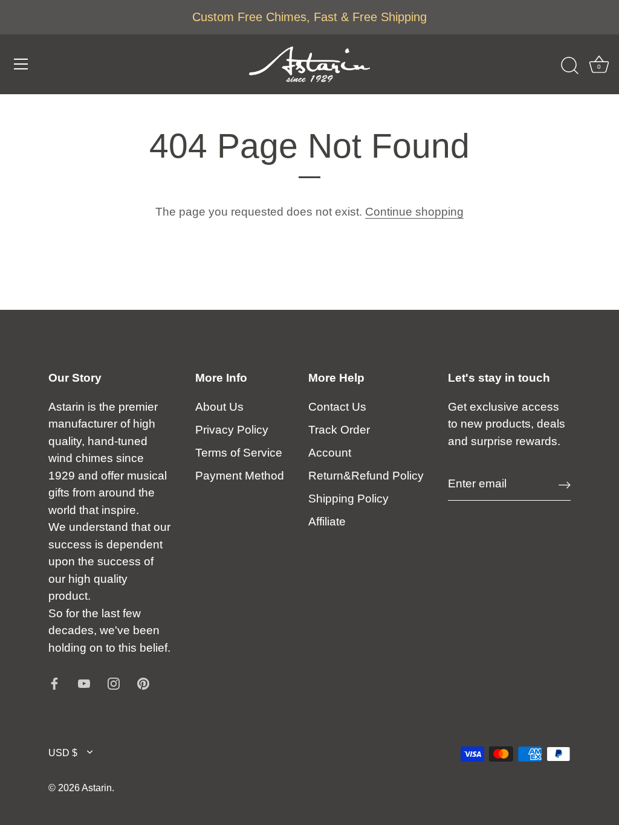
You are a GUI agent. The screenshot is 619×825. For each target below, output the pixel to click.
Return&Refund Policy (366, 475)
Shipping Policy (348, 498)
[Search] (569, 66)
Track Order (339, 429)
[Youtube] (84, 682)
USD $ (62, 752)
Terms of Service (238, 452)
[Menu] (21, 64)
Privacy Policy (231, 429)
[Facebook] (54, 682)
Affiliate (327, 521)
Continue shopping (414, 211)
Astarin (97, 787)
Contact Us (337, 406)
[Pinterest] (143, 682)
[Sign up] (565, 484)
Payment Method (239, 475)
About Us (219, 406)
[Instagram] (114, 682)
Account (329, 452)
